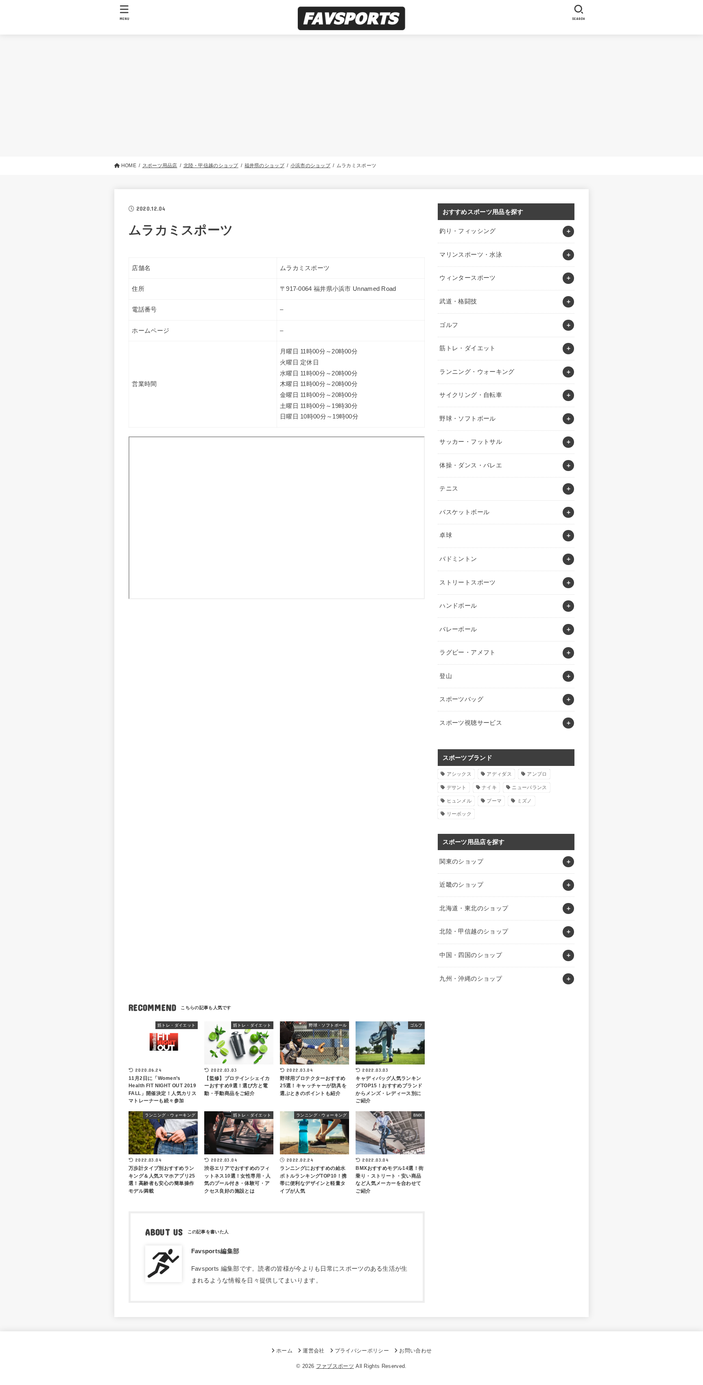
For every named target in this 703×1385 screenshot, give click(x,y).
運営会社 (313, 1351)
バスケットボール (464, 512)
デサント (457, 787)
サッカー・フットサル (470, 441)
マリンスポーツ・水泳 (470, 254)
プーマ (494, 801)
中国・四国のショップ (470, 955)
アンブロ (537, 774)
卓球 (445, 535)
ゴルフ (448, 325)
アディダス (499, 774)
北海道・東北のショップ (473, 908)
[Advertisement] (351, 96)
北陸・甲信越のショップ (473, 931)
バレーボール (458, 629)
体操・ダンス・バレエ (470, 465)
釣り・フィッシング (467, 231)
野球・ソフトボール (467, 418)
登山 (445, 676)
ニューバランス (529, 787)
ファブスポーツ (335, 1366)
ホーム (284, 1351)
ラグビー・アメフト (467, 652)
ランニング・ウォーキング (476, 372)
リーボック (459, 814)
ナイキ (489, 787)
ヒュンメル (459, 801)
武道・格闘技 (458, 301)
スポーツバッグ (461, 699)
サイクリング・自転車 (470, 395)
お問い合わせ (415, 1351)
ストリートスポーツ (467, 582)
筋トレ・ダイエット (467, 348)
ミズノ (524, 801)
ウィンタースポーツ (467, 278)
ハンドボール (458, 605)
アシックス (459, 774)
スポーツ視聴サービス (470, 723)
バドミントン (458, 559)
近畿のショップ (461, 884)
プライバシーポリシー (362, 1351)
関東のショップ (461, 861)
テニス (448, 488)
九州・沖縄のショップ (470, 978)
